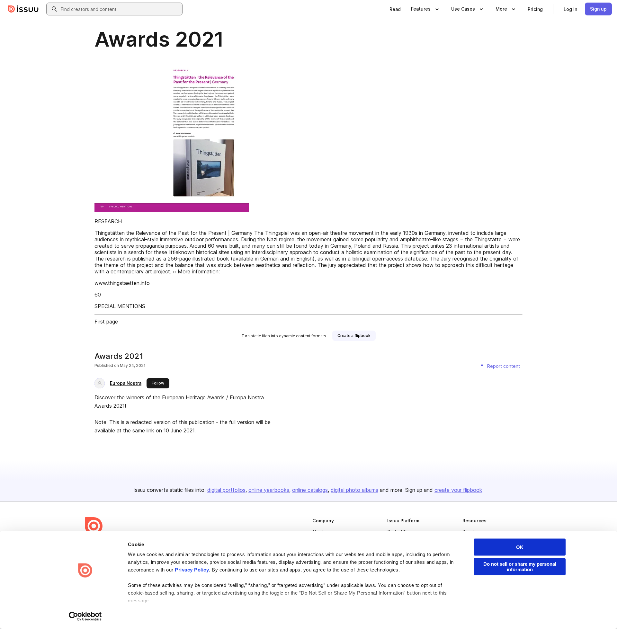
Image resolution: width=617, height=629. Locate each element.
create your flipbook (458, 490)
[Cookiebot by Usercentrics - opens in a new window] (85, 616)
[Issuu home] (23, 9)
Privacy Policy (192, 569)
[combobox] (120, 9)
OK (519, 547)
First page (106, 321)
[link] (395, 9)
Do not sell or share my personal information (519, 566)
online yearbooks (268, 490)
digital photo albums (354, 490)
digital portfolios (226, 490)
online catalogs (310, 490)
